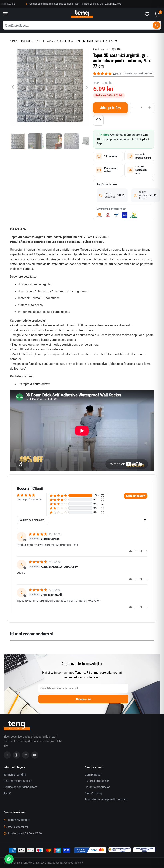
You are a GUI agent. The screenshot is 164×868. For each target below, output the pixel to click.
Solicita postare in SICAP (138, 73)
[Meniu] (5, 14)
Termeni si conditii (15, 774)
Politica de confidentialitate (20, 787)
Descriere (18, 229)
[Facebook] (7, 755)
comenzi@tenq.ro (19, 819)
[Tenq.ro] (82, 14)
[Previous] (13, 87)
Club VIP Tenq (93, 793)
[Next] (86, 87)
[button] (58, 495)
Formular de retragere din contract (106, 799)
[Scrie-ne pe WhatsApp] (9, 859)
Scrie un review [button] (135, 495)
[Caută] (156, 25)
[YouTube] (34, 755)
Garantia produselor (97, 787)
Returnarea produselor (18, 780)
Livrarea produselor (97, 780)
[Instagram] (16, 755)
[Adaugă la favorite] (98, 120)
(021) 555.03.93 (18, 826)
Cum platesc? (93, 774)
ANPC (7, 793)
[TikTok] (25, 755)
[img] (38, 534)
